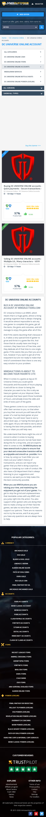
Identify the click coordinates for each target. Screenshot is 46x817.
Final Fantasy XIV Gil (21, 585)
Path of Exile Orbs (21, 572)
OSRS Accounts (21, 602)
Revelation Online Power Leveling (21, 716)
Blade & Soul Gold (21, 559)
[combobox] (23, 88)
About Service (11, 789)
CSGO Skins (21, 678)
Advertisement (11, 784)
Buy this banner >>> (33, 145)
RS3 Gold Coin (21, 581)
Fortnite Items (21, 665)
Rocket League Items (21, 652)
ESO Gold (21, 555)
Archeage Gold (21, 551)
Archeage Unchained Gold (21, 589)
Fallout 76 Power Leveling (21, 708)
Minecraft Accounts (21, 636)
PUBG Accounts (21, 614)
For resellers (34, 797)
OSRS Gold (21, 576)
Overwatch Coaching (21, 720)
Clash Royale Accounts (21, 619)
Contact (34, 789)
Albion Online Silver (21, 568)
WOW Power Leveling (21, 725)
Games (11, 794)
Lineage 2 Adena (21, 563)
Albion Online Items (21, 691)
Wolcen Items (21, 670)
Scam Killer (11, 792)
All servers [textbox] (9, 88)
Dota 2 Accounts (21, 632)
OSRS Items (21, 674)
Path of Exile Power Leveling (21, 733)
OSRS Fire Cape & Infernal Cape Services (21, 738)
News (5, 4)
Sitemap (34, 794)
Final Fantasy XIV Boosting (21, 703)
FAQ (34, 792)
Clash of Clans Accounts (21, 640)
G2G (7, 208)
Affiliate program (11, 787)
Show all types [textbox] (11, 93)
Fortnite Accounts (21, 623)
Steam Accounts (21, 627)
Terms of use (34, 784)
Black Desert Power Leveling (21, 729)
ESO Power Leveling (21, 712)
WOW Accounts (21, 610)
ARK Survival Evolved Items (21, 687)
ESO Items (21, 682)
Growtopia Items (21, 661)
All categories (22, 52)
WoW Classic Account (21, 606)
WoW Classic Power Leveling (21, 742)
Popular (13, 4)
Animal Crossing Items (21, 657)
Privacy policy (34, 787)
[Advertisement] (23, 120)
